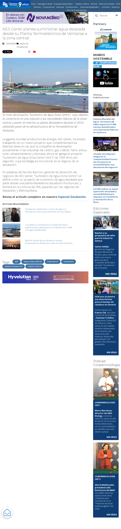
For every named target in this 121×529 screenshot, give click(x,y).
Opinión (37, 7)
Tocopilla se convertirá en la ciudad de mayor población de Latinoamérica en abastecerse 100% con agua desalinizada (48, 227)
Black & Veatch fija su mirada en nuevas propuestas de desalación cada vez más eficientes (48, 242)
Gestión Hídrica (82, 4)
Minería (94, 4)
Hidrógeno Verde (44, 4)
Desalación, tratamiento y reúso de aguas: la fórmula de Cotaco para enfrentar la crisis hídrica (48, 210)
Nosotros (115, 7)
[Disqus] (45, 324)
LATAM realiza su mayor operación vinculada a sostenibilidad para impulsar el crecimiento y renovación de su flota (105, 195)
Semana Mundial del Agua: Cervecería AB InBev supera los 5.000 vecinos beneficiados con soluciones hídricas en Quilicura (105, 126)
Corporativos (49, 7)
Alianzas (60, 7)
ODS (118, 4)
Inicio (33, 4)
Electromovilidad (106, 4)
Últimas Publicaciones (76, 10)
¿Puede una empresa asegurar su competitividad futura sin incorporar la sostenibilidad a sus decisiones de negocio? (105, 160)
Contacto (105, 7)
